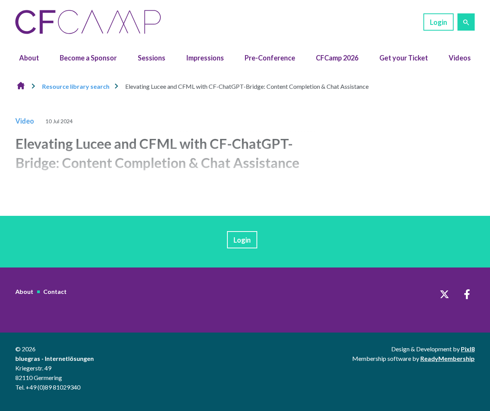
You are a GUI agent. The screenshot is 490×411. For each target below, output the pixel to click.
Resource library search (75, 86)
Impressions (205, 58)
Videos (460, 58)
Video (24, 121)
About (29, 58)
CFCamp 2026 (337, 58)
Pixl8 (468, 348)
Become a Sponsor (88, 58)
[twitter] (444, 294)
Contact (55, 291)
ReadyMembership (447, 358)
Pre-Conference (270, 58)
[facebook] (467, 294)
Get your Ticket (403, 58)
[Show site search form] (466, 22)
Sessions (151, 58)
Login (438, 22)
